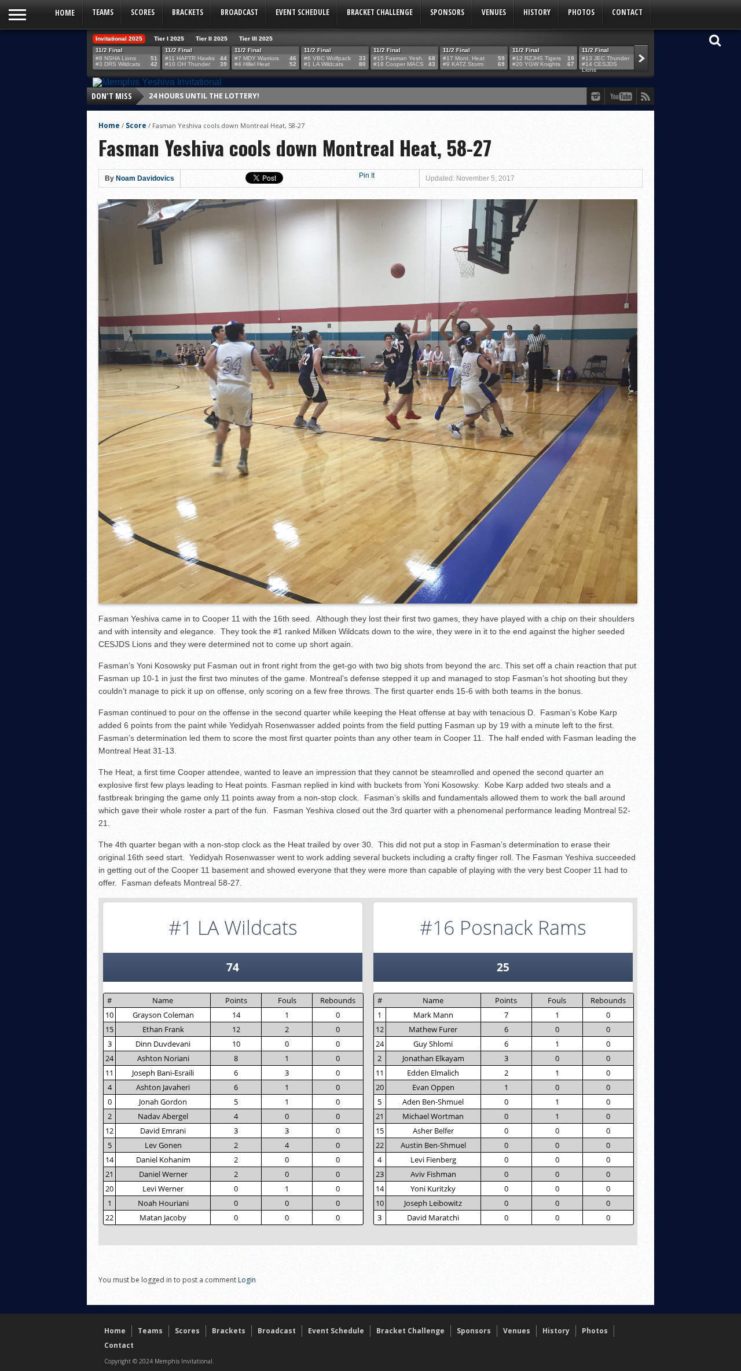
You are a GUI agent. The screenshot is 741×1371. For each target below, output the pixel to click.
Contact (627, 12)
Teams (102, 12)
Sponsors (447, 12)
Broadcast (239, 12)
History (537, 12)
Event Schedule (302, 12)
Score (136, 125)
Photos (581, 12)
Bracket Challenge (380, 12)
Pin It (367, 175)
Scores (143, 12)
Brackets (187, 12)
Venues (494, 12)
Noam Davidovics (145, 178)
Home (65, 12)
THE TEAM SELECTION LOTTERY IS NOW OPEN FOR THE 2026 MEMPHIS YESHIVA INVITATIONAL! (315, 96)
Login (247, 1280)
